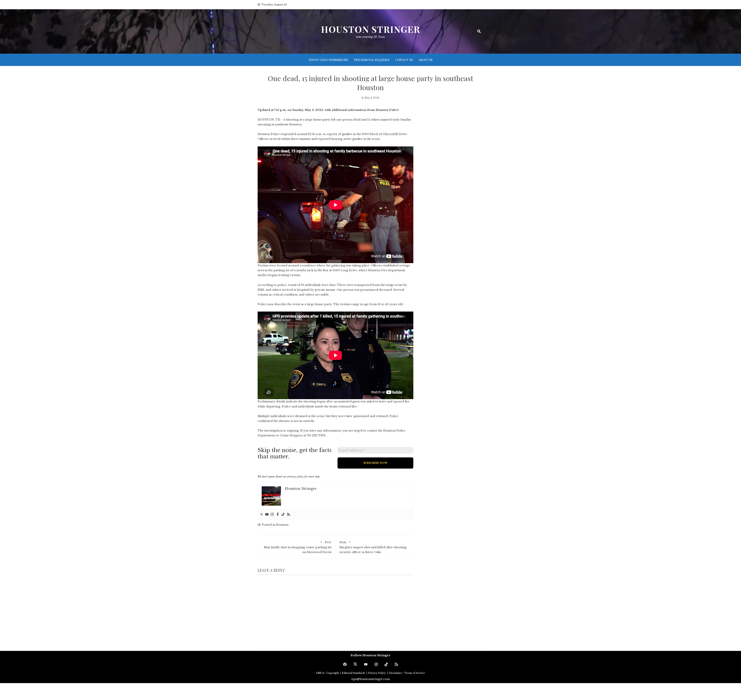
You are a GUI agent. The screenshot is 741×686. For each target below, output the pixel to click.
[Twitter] (261, 514)
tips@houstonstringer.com (370, 679)
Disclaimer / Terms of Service (407, 673)
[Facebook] (277, 514)
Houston (282, 524)
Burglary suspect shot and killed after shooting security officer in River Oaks (372, 547)
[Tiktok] (283, 514)
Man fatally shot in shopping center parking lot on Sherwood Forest (298, 547)
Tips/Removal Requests (371, 60)
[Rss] (288, 514)
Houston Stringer (370, 29)
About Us (425, 60)
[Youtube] (267, 514)
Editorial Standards (354, 673)
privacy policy (296, 476)
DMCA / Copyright (327, 673)
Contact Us (404, 60)
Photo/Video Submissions (328, 60)
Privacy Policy (377, 673)
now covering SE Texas (370, 37)
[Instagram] (272, 514)
